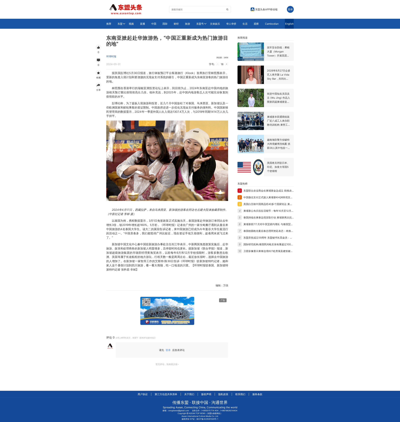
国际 (165, 23)
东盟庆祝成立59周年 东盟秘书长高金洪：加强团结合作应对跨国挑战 (281, 237)
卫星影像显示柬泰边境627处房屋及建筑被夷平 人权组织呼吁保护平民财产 (284, 251)
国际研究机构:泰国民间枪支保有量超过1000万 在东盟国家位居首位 (280, 244)
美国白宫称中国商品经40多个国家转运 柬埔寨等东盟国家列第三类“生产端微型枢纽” (290, 204)
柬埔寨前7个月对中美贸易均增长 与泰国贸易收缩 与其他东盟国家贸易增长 (284, 224)
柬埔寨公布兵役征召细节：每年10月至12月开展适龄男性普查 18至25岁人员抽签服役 (290, 210)
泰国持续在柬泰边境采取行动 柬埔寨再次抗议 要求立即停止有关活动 (281, 217)
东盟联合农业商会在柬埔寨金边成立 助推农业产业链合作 (275, 190)
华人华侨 (231, 23)
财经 (176, 23)
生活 (245, 23)
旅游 (187, 23)
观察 (256, 23)
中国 (153, 23)
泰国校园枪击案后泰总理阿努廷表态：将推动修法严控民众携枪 (278, 230)
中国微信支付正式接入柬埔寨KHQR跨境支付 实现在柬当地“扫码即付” (281, 197)
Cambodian (272, 23)
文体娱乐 (215, 23)
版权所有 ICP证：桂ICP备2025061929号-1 (200, 419)
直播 (142, 23)
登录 (168, 350)
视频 (131, 23)
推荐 (108, 23)
